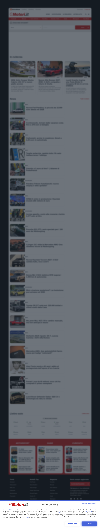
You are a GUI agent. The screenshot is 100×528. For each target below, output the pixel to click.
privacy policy (25, 517)
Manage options (72, 523)
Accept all (89, 523)
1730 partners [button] (12, 509)
